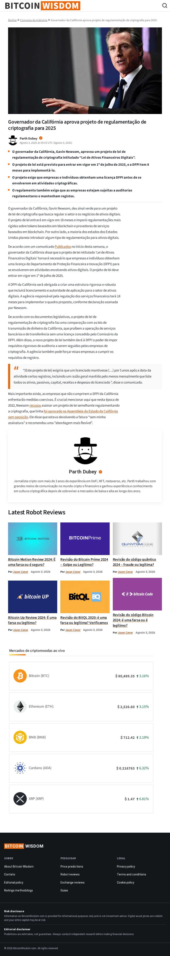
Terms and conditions (131, 874)
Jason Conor (20, 572)
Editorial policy (13, 882)
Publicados (63, 246)
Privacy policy (126, 866)
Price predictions (72, 866)
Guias (64, 890)
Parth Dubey (83, 472)
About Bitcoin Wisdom (19, 866)
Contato (9, 874)
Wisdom (24, 846)
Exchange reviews (73, 882)
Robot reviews (70, 874)
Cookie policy (125, 882)
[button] (165, 6)
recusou (35, 405)
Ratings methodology (18, 890)
